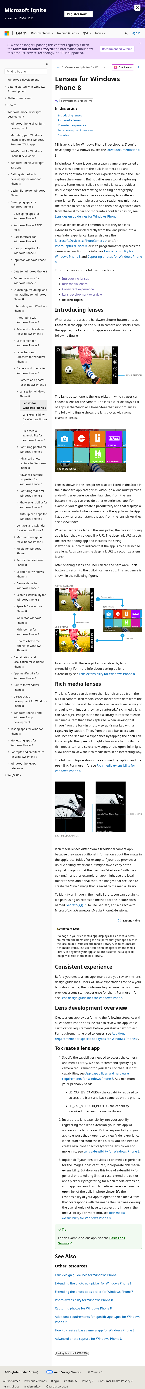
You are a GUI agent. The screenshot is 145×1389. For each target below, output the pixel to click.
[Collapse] (47, 64)
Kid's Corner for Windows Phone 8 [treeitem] (28, 632)
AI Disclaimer (11, 1381)
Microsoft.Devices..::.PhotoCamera (79, 241)
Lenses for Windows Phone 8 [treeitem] (34, 405)
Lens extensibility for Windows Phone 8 (107, 674)
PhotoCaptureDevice (70, 246)
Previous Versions (35, 1381)
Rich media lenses (69, 120)
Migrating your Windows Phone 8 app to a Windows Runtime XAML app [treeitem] (27, 139)
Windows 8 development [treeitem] (23, 79)
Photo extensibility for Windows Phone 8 (84, 1300)
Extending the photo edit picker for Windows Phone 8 (93, 1283)
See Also (63, 135)
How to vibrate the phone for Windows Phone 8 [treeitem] (29, 645)
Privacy (86, 1381)
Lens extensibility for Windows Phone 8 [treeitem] (35, 419)
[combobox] (26, 72)
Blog (54, 1381)
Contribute (71, 1381)
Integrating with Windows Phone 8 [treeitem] (28, 320)
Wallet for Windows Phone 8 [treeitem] (29, 620)
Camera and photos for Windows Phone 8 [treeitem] (33, 382)
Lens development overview (75, 130)
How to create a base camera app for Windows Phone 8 (94, 1330)
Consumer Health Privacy (114, 1381)
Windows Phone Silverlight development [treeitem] (27, 126)
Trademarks (31, 1386)
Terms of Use (11, 1386)
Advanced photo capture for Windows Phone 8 (88, 1339)
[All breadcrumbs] (58, 67)
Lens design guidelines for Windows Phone (85, 216)
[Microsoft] (7, 33)
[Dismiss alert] (137, 8)
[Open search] (126, 33)
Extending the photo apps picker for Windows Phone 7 (94, 1292)
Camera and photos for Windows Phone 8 (83, 67)
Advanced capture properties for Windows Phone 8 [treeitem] (31, 479)
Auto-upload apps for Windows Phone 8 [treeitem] (33, 516)
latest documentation (122, 150)
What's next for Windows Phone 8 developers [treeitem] (26, 153)
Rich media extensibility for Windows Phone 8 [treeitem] (34, 435)
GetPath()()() (74, 905)
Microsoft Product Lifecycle (33, 49)
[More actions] (138, 67)
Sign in (136, 33)
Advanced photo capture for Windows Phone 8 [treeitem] (33, 463)
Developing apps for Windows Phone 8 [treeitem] (26, 216)
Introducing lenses (70, 115)
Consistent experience (72, 125)
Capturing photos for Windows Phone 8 (83, 1308)
